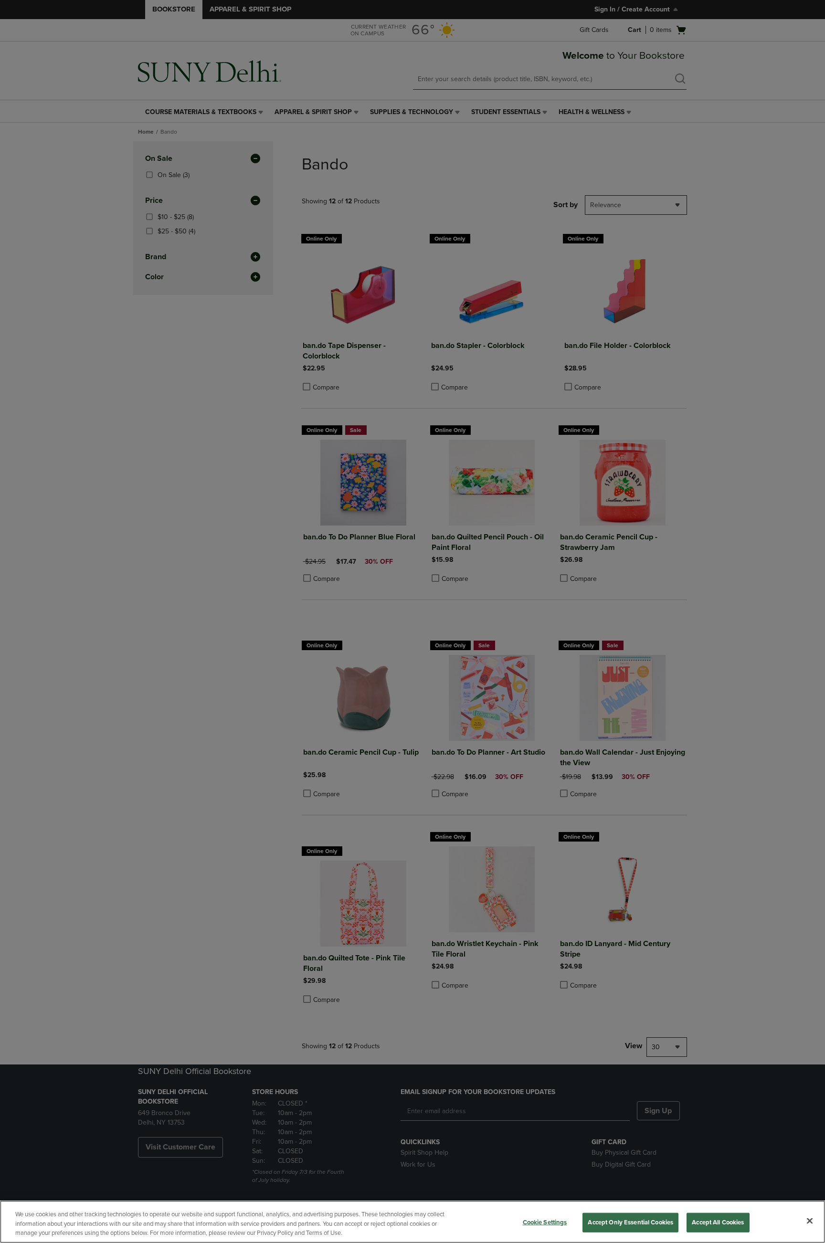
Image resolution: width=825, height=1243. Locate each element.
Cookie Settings (545, 1222)
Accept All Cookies (718, 1222)
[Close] (809, 1220)
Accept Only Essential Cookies (630, 1222)
